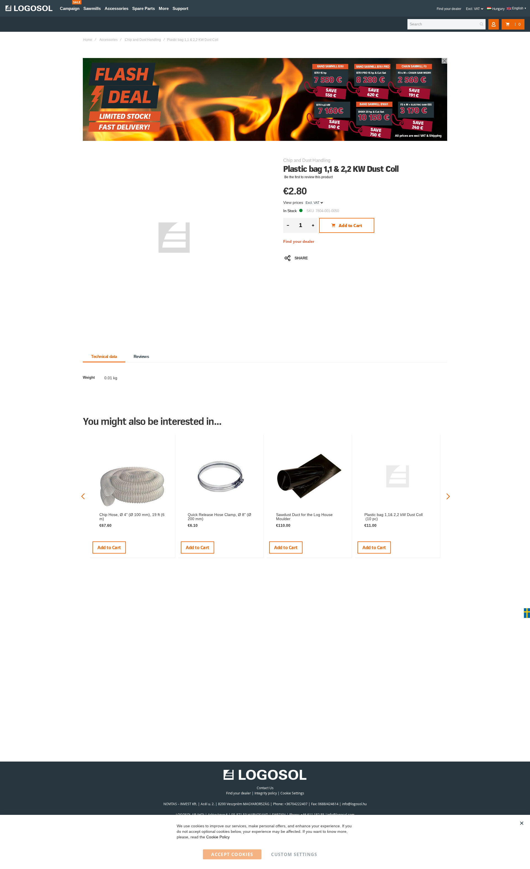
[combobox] (446, 24)
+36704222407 (296, 804)
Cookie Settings (292, 793)
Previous (83, 496)
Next (448, 496)
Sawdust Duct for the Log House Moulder (304, 516)
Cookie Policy (218, 837)
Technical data (104, 356)
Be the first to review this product (308, 177)
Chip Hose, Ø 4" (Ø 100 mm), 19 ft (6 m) (132, 516)
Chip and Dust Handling (143, 40)
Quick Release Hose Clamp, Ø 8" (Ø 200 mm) (219, 516)
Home (87, 40)
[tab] (104, 356)
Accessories (108, 40)
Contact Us (265, 788)
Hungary (498, 8)
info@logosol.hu (354, 804)
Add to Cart (109, 547)
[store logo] (29, 8)
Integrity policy (266, 793)
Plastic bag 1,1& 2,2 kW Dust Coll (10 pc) (393, 516)
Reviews (141, 356)
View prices (293, 202)
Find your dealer (449, 9)
